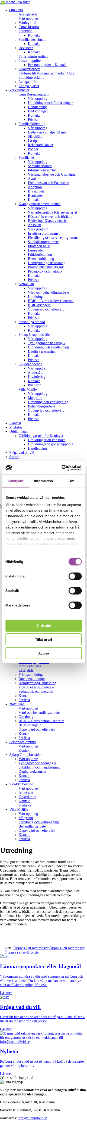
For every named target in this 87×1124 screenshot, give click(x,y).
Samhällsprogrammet (43, 242)
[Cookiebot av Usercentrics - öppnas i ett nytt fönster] (62, 468)
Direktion (25, 31)
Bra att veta (36, 191)
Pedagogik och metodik (45, 271)
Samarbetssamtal (40, 166)
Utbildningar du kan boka (46, 440)
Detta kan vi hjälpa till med (47, 132)
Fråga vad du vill (21, 453)
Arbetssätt (35, 372)
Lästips (33, 141)
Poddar (33, 149)
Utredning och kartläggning (48, 402)
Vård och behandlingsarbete (48, 292)
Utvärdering (36, 377)
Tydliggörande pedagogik (46, 343)
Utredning (35, 297)
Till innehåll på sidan (15, 2)
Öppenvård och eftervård (46, 309)
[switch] (75, 576)
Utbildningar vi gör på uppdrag (50, 444)
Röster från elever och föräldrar (51, 216)
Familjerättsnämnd (32, 39)
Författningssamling (33, 56)
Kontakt (34, 35)
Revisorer (26, 48)
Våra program (38, 229)
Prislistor (34, 385)
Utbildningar (18, 431)
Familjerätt (26, 157)
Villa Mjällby (28, 389)
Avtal (32, 179)
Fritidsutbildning (40, 254)
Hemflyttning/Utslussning (46, 263)
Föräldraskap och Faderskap (48, 183)
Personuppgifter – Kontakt (47, 65)
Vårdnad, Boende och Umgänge (51, 174)
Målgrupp (35, 398)
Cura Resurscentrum (33, 94)
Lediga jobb (27, 82)
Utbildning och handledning (48, 347)
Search (14, 457)
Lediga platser (29, 86)
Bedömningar (38, 111)
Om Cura (16, 10)
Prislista (33, 120)
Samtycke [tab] (16, 481)
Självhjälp (35, 136)
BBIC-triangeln (39, 305)
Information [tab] (43, 481)
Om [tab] (71, 481)
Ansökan (34, 225)
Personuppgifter (30, 61)
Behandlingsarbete (41, 406)
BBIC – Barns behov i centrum (51, 301)
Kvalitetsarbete (29, 69)
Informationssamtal (42, 170)
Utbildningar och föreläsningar (50, 103)
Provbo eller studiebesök (46, 267)
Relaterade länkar (40, 145)
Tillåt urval (43, 639)
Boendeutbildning (41, 259)
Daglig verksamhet (41, 351)
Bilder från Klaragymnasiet (48, 221)
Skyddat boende (30, 364)
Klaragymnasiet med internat (40, 204)
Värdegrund (27, 23)
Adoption (35, 187)
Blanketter (35, 195)
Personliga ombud (32, 322)
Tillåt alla (43, 626)
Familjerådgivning (32, 124)
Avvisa (43, 653)
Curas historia (29, 27)
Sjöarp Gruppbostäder (35, 334)
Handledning (37, 107)
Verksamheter (19, 90)
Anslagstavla (28, 14)
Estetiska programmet (43, 233)
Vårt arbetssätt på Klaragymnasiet (52, 212)
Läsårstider (36, 250)
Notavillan (26, 284)
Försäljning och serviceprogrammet (53, 238)
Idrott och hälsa (39, 246)
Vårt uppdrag (28, 18)
